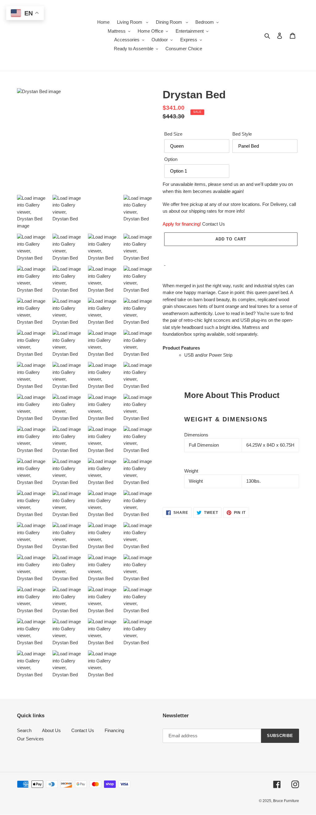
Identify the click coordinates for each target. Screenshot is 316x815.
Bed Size (173, 134)
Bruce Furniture (286, 801)
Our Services (30, 738)
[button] (230, 252)
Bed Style (242, 134)
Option (170, 159)
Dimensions (196, 434)
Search (24, 730)
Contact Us (213, 224)
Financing (114, 730)
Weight (191, 470)
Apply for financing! (182, 224)
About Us (51, 730)
